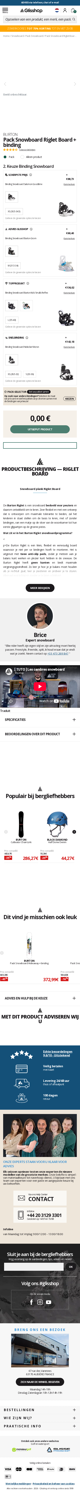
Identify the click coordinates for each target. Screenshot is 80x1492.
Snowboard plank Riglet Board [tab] (40, 489)
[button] (40, 720)
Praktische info (22, 1426)
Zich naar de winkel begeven (40, 1382)
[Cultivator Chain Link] (21, 824)
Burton (10, 134)
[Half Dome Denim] (57, 824)
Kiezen (69, 398)
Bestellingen (19, 1410)
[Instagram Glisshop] (40, 1302)
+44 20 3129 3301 (44, 1215)
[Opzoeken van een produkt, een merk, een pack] (73, 19)
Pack (11, 157)
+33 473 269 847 (57, 653)
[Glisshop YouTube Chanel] (48, 1302)
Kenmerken (69, 184)
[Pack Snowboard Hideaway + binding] (29, 945)
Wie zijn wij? (18, 1418)
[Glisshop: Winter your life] (31, 11)
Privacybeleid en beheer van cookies (54, 1483)
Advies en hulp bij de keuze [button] (26, 998)
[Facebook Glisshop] (31, 1302)
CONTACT (41, 1199)
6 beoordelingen (27, 149)
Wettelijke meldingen (18, 1483)
